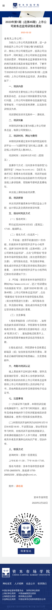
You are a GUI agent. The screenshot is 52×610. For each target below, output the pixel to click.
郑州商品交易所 (25, 596)
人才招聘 (18, 584)
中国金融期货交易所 (27, 593)
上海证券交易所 (9, 593)
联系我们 (42, 584)
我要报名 (26, 551)
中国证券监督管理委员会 (12, 590)
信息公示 (30, 584)
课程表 (19, 486)
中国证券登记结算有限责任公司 (32, 599)
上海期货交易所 (9, 596)
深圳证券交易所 (33, 590)
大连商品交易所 (9, 599)
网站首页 (7, 584)
